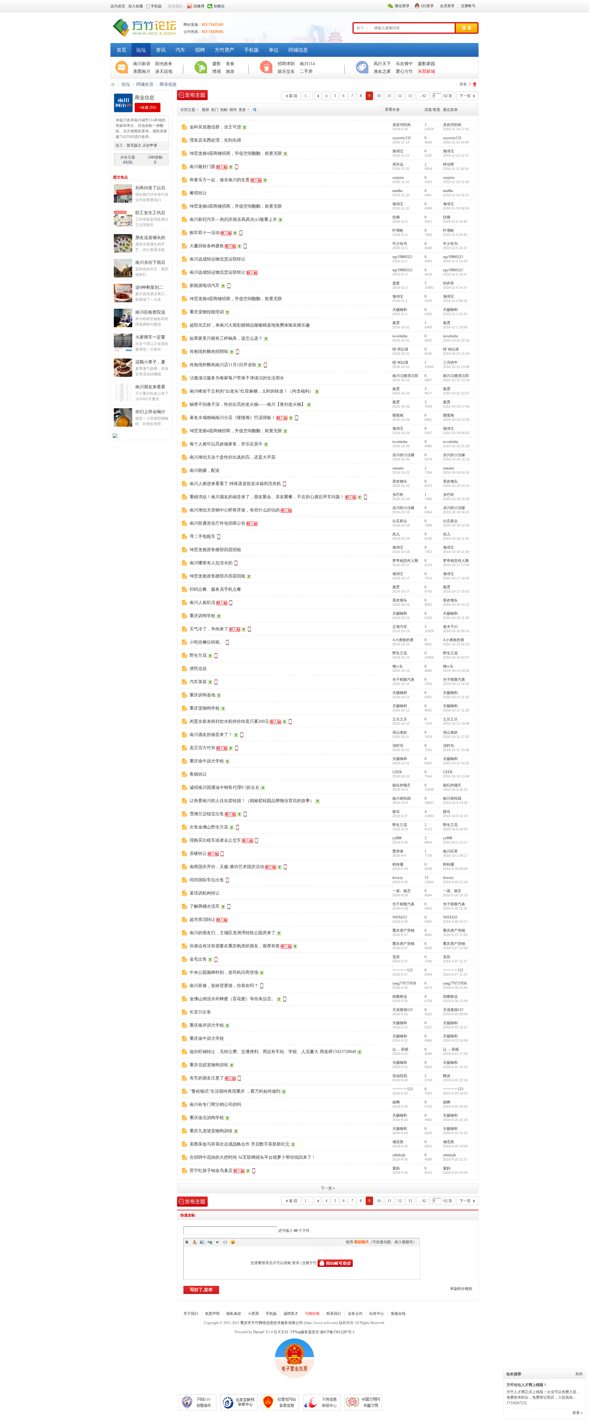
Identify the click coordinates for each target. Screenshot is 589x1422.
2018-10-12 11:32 (456, 697)
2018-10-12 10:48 (456, 723)
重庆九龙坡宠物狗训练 (211, 1131)
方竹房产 (224, 50)
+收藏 (147, 107)
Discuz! (258, 1332)
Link (210, 1242)
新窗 (388, 109)
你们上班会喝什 (150, 411)
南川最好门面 (202, 166)
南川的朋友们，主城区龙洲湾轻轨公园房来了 (232, 932)
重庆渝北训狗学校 (207, 1117)
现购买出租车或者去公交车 (215, 840)
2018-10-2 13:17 (455, 842)
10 (379, 96)
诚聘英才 (290, 1313)
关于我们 (190, 1313)
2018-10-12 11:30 (456, 710)
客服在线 (398, 1313)
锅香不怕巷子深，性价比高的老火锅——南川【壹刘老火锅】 (248, 404)
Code (225, 1242)
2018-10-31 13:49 (456, 367)
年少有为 (399, 243)
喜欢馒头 (399, 481)
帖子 (360, 28)
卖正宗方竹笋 (202, 748)
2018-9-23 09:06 (455, 1014)
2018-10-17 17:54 (456, 565)
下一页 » (328, 1188)
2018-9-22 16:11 (455, 1027)
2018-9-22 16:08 (455, 1040)
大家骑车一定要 (150, 337)
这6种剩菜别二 (149, 287)
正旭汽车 (399, 627)
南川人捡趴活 (202, 602)
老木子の (450, 627)
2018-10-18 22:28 (456, 499)
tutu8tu (397, 191)
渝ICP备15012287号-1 (337, 1332)
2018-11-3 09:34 (455, 301)
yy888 (397, 838)
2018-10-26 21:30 (456, 446)
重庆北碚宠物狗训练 (209, 1065)
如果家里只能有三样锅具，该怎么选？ (226, 338)
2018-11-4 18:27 (455, 274)
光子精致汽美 (403, 679)
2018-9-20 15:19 (455, 1120)
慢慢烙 (397, 415)
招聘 (200, 50)
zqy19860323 (402, 257)
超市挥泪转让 (202, 919)
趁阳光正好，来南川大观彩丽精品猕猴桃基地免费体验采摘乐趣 (250, 325)
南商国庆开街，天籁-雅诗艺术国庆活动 (227, 866)
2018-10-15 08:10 (456, 631)
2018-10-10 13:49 (456, 776)
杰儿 (396, 534)
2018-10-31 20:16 (456, 340)
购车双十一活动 (205, 232)
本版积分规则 (461, 1289)
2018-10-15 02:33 (456, 644)
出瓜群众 (399, 521)
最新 (205, 110)
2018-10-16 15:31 (456, 604)
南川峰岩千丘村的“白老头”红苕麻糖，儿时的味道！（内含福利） (252, 391)
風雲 (396, 323)
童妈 (396, 1168)
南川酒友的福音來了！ (211, 734)
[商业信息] (123, 111)
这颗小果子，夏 (150, 362)
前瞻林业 (399, 996)
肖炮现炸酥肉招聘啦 (209, 351)
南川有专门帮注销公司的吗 (215, 1104)
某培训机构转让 (205, 893)
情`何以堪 (400, 349)
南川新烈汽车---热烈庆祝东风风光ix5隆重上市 (233, 219)
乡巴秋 (397, 494)
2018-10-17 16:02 (456, 578)
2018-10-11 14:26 (456, 763)
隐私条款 (233, 1313)
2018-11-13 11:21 (456, 155)
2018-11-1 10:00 (455, 327)
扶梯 (396, 217)
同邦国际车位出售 (207, 880)
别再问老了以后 (150, 188)
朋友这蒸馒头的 (150, 237)
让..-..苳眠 (400, 1049)
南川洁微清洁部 (405, 376)
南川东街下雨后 (150, 262)
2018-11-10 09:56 (456, 208)
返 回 (293, 96)
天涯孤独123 (402, 1010)
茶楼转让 (198, 853)
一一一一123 (402, 970)
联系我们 (333, 1313)
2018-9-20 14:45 (455, 1146)
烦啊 (396, 1102)
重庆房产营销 (403, 930)
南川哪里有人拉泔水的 (211, 563)
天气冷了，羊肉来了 (209, 629)
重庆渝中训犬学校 (207, 761)
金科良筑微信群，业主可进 (215, 127)
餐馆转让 (198, 193)
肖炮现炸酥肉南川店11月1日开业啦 (223, 364)
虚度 (396, 283)
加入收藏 (135, 6)
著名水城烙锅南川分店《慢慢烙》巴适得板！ (232, 417)
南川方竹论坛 (112, 84)
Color (194, 1242)
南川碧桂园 (401, 798)
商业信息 (168, 84)
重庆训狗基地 (202, 695)
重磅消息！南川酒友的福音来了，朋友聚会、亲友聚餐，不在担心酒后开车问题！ (267, 497)
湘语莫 (397, 1142)
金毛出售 (198, 959)
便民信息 (198, 668)
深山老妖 (399, 732)
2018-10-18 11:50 (456, 538)
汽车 (180, 50)
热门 (214, 110)
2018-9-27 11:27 (455, 961)
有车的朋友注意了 (207, 1078)
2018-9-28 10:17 (455, 921)
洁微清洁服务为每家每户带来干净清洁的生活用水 (237, 378)
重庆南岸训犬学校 (207, 1025)
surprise (398, 177)
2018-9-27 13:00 (455, 948)
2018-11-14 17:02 (456, 129)
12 (400, 96)
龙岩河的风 (401, 125)
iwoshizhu (399, 336)
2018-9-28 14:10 (455, 895)
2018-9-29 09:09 (455, 869)
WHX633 (399, 917)
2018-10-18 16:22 (456, 512)
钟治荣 (448, 164)
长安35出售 (200, 1012)
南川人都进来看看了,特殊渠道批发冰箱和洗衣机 (235, 483)
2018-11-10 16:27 (456, 195)
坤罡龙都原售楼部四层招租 (215, 549)
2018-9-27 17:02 (455, 935)
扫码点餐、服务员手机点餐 (215, 589)
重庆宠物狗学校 (205, 708)
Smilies (233, 1242)
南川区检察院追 (150, 312)
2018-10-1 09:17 (455, 855)
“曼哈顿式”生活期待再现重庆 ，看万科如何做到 (235, 1091)
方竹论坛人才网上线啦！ (526, 1385)
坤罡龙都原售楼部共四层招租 (217, 576)
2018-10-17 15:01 (456, 591)
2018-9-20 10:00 (455, 1172)
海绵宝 (397, 151)
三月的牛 (450, 362)
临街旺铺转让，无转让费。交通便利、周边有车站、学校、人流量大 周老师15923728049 (273, 1051)
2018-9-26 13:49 (455, 1001)
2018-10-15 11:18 (456, 618)
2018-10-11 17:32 (456, 736)
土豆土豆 (399, 719)
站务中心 (376, 1313)
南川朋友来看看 (150, 387)
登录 (295, 1263)
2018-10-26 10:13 (456, 459)
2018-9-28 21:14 (455, 882)
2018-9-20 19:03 (455, 1093)
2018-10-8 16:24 (455, 816)
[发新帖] (192, 95)
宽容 (396, 957)
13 (410, 96)
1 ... (307, 96)
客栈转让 (198, 774)
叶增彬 (397, 230)
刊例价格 (312, 1313)
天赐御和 (399, 310)
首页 (121, 50)
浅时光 (397, 745)
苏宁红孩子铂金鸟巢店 (211, 1170)
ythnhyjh (398, 1155)
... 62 (422, 96)
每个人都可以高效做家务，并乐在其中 (226, 444)
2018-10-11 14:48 (456, 750)
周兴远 (397, 164)
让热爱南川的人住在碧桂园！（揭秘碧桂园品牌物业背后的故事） (252, 800)
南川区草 (450, 851)
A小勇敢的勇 (403, 640)
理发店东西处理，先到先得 (215, 140)
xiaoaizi (397, 468)
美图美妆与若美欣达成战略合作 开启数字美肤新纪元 (240, 1144)
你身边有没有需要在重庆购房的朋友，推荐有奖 (235, 946)
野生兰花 (198, 655)
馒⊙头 (397, 666)
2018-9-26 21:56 (455, 987)
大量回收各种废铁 (207, 246)
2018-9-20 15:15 (455, 1133)
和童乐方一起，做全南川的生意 (220, 180)
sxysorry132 (401, 138)
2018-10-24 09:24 (456, 472)
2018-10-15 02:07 (456, 657)
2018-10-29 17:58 (456, 406)
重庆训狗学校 (202, 615)
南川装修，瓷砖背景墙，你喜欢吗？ (224, 985)
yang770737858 (404, 983)
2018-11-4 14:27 (455, 287)
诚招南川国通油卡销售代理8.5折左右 (225, 787)
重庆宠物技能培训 (207, 312)
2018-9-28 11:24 (455, 908)
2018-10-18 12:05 (456, 525)
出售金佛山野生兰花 (209, 827)
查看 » (577, 1413)
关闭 (579, 1374)
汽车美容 (198, 682)
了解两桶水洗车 (205, 906)
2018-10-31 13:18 (456, 380)
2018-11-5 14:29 (455, 261)
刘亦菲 (448, 283)
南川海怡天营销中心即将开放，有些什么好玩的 (235, 510)
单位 (274, 50)
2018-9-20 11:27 (455, 1159)
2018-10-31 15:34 (456, 353)
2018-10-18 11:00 (456, 552)
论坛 (141, 50)
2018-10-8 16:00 (455, 829)
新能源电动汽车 (205, 285)
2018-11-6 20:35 (455, 235)
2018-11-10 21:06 (456, 182)
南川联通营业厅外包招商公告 (217, 523)
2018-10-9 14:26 (455, 803)
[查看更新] (254, 110)
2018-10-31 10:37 (456, 393)
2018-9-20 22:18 (455, 1080)
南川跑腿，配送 (205, 470)
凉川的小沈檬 (403, 455)
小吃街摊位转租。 (207, 642)
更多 (242, 110)
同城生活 (144, 84)
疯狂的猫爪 (401, 785)
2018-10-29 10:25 (456, 419)
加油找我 (399, 1076)
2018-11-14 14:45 (456, 142)
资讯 (161, 50)
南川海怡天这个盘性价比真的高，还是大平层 (232, 457)
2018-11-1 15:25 (455, 314)
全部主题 (187, 110)
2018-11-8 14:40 (455, 221)
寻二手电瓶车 (202, 536)
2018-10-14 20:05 (456, 670)
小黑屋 (253, 1313)
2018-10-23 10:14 (456, 486)
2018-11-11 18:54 (456, 168)
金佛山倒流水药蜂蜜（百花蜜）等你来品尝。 (232, 999)
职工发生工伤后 (150, 212)
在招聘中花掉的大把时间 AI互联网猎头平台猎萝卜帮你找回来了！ (253, 1157)
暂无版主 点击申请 (142, 145)
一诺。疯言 (401, 891)
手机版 (251, 50)
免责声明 (212, 1313)
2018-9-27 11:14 (455, 974)
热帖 (224, 110)
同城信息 (298, 50)
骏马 (396, 811)
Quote (217, 1242)
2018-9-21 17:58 (455, 1054)
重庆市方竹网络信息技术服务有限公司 (271, 1323)
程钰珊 (397, 864)
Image (202, 1242)
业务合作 (355, 1313)
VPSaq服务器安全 (304, 1332)
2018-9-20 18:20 (455, 1106)
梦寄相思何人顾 (405, 560)
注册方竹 (309, 1263)
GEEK (397, 772)
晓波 (446, 1076)
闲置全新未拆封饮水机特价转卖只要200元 (229, 721)
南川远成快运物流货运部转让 (217, 259)
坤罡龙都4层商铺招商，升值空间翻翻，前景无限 (236, 153)
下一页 (465, 96)
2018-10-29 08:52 (456, 433)
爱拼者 (397, 851)
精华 (233, 110)
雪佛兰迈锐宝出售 (207, 814)
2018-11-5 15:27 (455, 248)
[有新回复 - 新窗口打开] (184, 128)
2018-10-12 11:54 (456, 684)
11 (389, 96)
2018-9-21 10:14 (455, 1067)
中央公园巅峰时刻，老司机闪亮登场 (224, 972)
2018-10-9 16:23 (455, 789)
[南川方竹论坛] (143, 36)
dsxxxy (397, 878)
